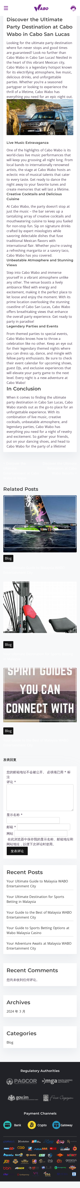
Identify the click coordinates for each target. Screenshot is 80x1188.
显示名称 (15, 814)
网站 (10, 833)
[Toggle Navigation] (6, 8)
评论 (11, 782)
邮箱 (11, 827)
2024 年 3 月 (16, 1011)
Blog (8, 558)
